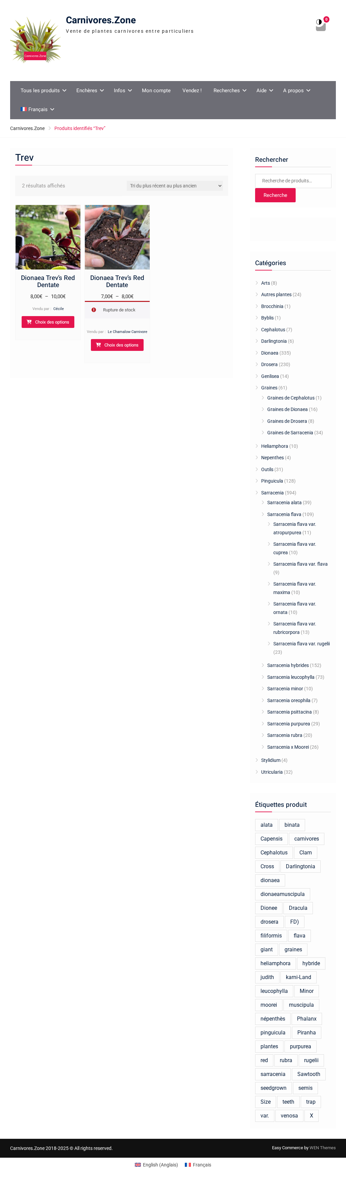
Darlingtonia (274, 341)
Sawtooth (308, 1074)
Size (266, 1102)
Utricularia (272, 772)
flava (299, 935)
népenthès (273, 1019)
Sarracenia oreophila (289, 700)
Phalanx (307, 1019)
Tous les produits (40, 90)
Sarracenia (272, 492)
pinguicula (273, 1032)
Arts (265, 283)
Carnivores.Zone (101, 20)
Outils (267, 469)
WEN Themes (323, 1147)
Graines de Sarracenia (290, 432)
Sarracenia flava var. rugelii (301, 643)
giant (267, 949)
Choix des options (52, 322)
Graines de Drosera (287, 421)
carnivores (306, 839)
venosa (289, 1115)
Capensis (271, 839)
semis (305, 1088)
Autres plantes (276, 294)
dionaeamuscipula (283, 894)
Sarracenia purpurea (288, 723)
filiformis (271, 935)
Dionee (269, 908)
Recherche (275, 195)
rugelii (311, 1060)
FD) (294, 922)
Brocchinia (272, 306)
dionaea (270, 880)
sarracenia (273, 1074)
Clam (305, 852)
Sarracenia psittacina (289, 712)
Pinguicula (272, 481)
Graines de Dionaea (287, 409)
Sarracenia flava (284, 514)
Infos (119, 90)
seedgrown (274, 1088)
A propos (293, 90)
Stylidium (270, 760)
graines (293, 949)
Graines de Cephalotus (291, 398)
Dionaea (269, 353)
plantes (269, 1046)
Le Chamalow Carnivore (127, 332)
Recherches (227, 90)
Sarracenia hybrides (288, 665)
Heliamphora (274, 446)
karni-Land (298, 977)
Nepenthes (272, 457)
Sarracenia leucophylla (291, 677)
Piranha (306, 1032)
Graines (269, 387)
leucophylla (274, 991)
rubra (286, 1060)
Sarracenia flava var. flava (300, 564)
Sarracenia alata (284, 502)
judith (267, 977)
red (264, 1060)
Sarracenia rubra (284, 735)
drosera (269, 922)
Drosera (269, 364)
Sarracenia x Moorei (288, 747)
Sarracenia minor (285, 688)
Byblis (267, 317)
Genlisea (270, 376)
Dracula (298, 908)
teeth (288, 1102)
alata (267, 825)
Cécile (58, 309)
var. (265, 1115)
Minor (307, 991)
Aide (261, 90)
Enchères (86, 90)
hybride (311, 963)
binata (292, 825)
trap (311, 1102)
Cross (267, 866)
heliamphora (276, 963)
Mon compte (156, 90)
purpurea (300, 1046)
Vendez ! (192, 90)
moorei (269, 1005)
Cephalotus (273, 329)
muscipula (301, 1005)
